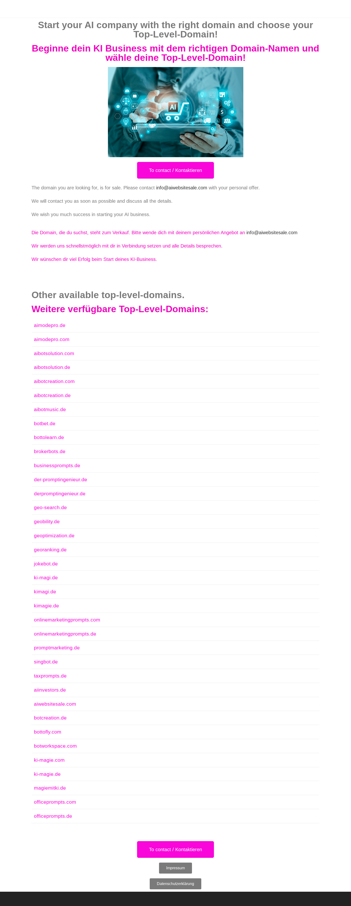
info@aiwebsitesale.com (181, 187)
